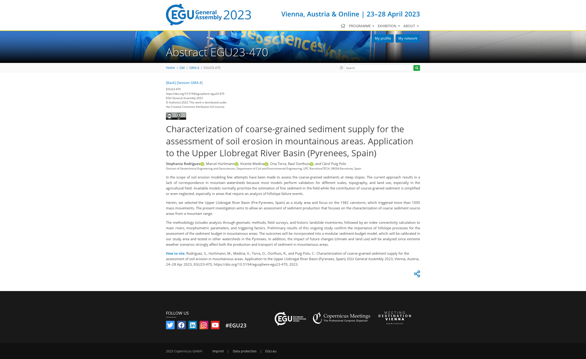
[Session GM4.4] (190, 82)
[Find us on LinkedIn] (192, 326)
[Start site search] (416, 68)
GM (182, 68)
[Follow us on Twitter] (170, 326)
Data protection (245, 351)
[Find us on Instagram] (204, 326)
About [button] (409, 26)
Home (170, 68)
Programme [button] (360, 26)
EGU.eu (271, 351)
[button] (341, 68)
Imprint (218, 351)
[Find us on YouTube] (215, 326)
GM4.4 (194, 68)
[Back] (171, 82)
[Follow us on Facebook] (181, 326)
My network (407, 38)
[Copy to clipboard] (416, 275)
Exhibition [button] (387, 26)
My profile (383, 38)
